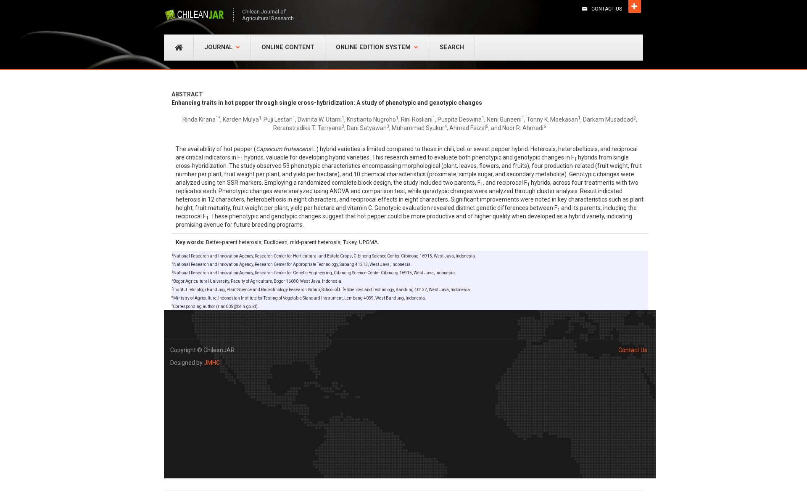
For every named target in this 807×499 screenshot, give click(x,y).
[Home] (194, 14)
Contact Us (606, 9)
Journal (218, 47)
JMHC (212, 362)
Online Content (287, 47)
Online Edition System (373, 47)
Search (452, 47)
